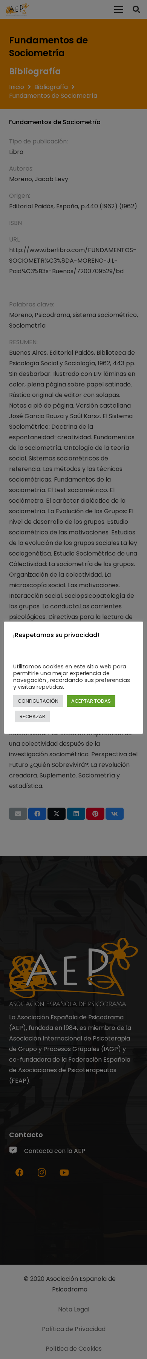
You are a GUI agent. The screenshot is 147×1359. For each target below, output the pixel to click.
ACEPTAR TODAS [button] (91, 701)
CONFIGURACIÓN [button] (38, 701)
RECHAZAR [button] (32, 716)
